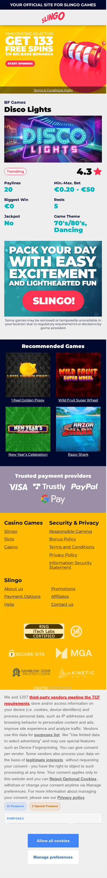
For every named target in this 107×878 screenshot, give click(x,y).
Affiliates (60, 596)
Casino (11, 547)
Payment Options (22, 596)
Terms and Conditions (71, 547)
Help (9, 604)
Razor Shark (78, 454)
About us (13, 588)
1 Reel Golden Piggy (27, 400)
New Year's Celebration (28, 454)
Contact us (62, 604)
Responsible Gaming (70, 531)
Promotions (63, 588)
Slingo (10, 531)
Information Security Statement (70, 565)
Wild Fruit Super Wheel (78, 400)
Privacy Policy (63, 554)
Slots (9, 539)
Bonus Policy (62, 539)
